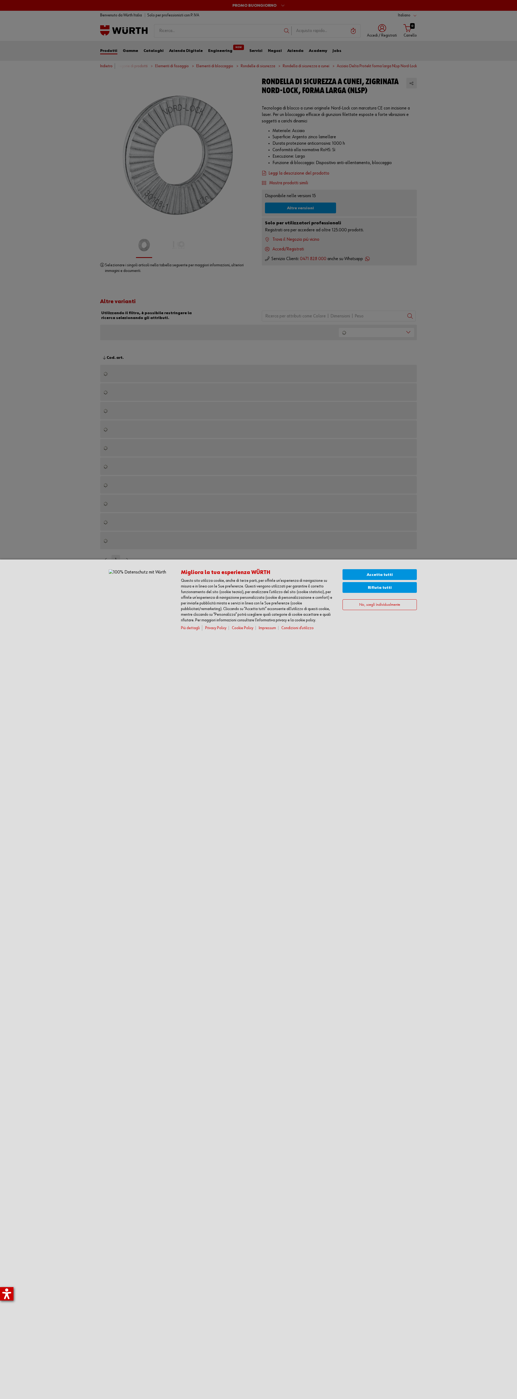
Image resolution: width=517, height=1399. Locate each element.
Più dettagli (190, 628)
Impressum (267, 628)
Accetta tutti (380, 575)
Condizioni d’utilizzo (297, 628)
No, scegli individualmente (379, 605)
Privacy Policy (215, 628)
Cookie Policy (242, 628)
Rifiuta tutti (380, 588)
